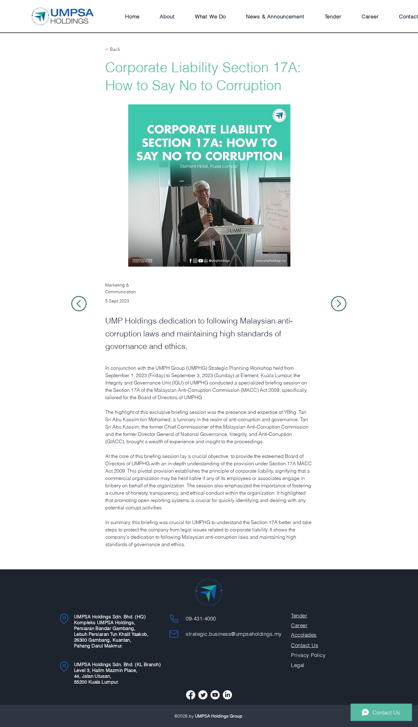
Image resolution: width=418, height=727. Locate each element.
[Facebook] (190, 694)
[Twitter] (202, 694)
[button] (167, 16)
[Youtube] (215, 694)
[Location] (64, 619)
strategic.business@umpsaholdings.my (234, 634)
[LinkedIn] (227, 694)
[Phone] (174, 619)
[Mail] (174, 634)
